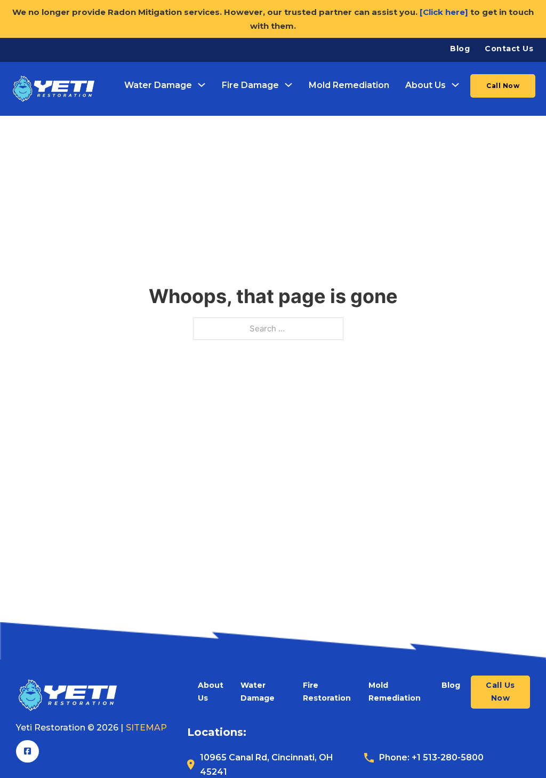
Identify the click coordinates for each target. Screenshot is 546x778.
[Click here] (444, 12)
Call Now (502, 86)
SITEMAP (146, 728)
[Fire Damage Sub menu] (288, 84)
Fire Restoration (327, 691)
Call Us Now (500, 691)
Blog (460, 48)
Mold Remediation (349, 85)
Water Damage (158, 85)
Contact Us (509, 48)
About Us (425, 85)
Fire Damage (250, 85)
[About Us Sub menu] (455, 84)
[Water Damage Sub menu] (201, 84)
